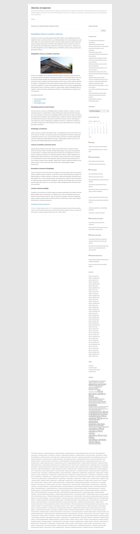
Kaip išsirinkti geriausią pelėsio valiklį (97, 93)
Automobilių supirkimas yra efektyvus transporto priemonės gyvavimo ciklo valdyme (98, 241)
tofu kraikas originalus (104, 515)
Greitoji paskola (51, 523)
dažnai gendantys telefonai (41, 492)
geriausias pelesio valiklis (96, 496)
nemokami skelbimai (104, 408)
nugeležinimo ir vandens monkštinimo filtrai (87, 468)
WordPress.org (92, 371)
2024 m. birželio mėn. (94, 307)
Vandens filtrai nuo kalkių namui (96, 44)
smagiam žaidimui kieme (52, 488)
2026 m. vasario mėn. (94, 276)
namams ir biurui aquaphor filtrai (39, 478)
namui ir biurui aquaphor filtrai (102, 476)
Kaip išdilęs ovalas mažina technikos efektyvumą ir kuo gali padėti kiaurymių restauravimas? (98, 247)
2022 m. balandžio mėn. (94, 324)
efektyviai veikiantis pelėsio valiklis (55, 496)
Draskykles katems (79, 521)
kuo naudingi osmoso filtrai (70, 459)
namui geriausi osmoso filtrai (44, 466)
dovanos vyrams (93, 391)
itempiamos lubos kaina (49, 513)
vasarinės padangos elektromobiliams (45, 494)
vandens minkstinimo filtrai (98, 440)
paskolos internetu (97, 423)
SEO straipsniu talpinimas (96, 218)
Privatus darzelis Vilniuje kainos (55, 502)
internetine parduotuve (49, 453)
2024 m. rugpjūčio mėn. (94, 303)
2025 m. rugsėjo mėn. (94, 282)
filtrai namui (55, 466)
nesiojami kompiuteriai (95, 410)
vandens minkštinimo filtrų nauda (58, 468)
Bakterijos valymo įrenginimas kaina (87, 502)
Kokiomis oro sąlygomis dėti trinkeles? (98, 146)
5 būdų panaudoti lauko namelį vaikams (98, 197)
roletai (102, 425)
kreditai (93, 404)
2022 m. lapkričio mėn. (94, 319)
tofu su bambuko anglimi (78, 515)
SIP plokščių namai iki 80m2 (42, 500)
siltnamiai (102, 513)
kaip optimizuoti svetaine (80, 498)
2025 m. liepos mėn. (93, 285)
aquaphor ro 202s (38, 482)
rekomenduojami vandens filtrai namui (51, 464)
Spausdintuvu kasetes (36, 521)
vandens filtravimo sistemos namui (94, 461)
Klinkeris (92, 142)
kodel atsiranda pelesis (95, 507)
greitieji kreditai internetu (96, 400)
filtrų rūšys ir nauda (90, 455)
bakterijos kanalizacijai (95, 385)
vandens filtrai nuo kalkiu (98, 436)
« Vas (90, 136)
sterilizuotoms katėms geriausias (92, 490)
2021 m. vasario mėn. (94, 348)
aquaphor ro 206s (47, 482)
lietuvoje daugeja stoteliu (88, 492)
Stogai (47, 208)
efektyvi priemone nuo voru (41, 496)
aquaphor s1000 (90, 476)
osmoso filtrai (95, 418)
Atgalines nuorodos (65, 519)
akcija (90, 381)
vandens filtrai (96, 428)
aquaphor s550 (69, 480)
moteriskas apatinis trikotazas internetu (97, 407)
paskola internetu (94, 420)
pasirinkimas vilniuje (44, 511)
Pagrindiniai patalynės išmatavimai (97, 164)
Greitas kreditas (43, 523)
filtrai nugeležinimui (100, 453)
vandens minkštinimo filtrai (95, 466)
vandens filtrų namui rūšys (61, 463)
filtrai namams (55, 461)
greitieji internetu (40, 525)
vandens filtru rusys (47, 476)
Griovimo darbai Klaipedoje (42, 519)
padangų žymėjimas (59, 453)
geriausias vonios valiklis (53, 492)
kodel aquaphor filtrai (53, 478)
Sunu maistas (66, 521)
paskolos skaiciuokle (94, 425)
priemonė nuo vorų (41, 484)
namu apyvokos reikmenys (60, 505)
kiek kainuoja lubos (72, 513)
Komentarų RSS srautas (94, 369)
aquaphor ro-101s (64, 476)
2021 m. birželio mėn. (94, 340)
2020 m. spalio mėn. (93, 356)
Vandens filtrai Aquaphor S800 (96, 83)
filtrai (100, 391)
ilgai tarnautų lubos (97, 523)
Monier (76, 519)
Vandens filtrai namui (94, 101)
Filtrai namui (93, 169)
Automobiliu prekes (57, 521)
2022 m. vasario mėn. (94, 328)
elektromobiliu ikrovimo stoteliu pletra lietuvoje (71, 492)
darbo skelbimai (92, 387)
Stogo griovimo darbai (40, 99)
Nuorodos (72, 521)
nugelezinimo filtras (98, 411)
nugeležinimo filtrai (98, 413)
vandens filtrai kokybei (64, 461)
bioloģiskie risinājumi (63, 509)
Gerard (81, 519)
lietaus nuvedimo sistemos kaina (44, 210)
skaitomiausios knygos (96, 427)
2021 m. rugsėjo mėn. (94, 334)
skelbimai (106, 427)
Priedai (38, 208)
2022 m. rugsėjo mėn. (94, 321)
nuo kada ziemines (52, 507)
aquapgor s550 (82, 476)
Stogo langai (37, 101)
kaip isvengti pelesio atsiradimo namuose (83, 486)
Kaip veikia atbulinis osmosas (96, 173)
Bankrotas (90, 517)
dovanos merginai (93, 388)
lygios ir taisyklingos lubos (58, 527)
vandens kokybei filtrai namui (74, 463)
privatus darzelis (66, 511)
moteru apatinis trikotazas (94, 408)
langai (106, 406)
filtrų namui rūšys (75, 464)
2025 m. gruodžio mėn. (94, 278)
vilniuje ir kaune (47, 527)
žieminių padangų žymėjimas (82, 453)
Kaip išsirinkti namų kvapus (95, 52)
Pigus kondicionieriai (93, 519)
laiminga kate (52, 515)
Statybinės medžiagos (47, 521)
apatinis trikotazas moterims (96, 382)
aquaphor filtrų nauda (62, 474)
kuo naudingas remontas (80, 494)
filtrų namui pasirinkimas (96, 459)
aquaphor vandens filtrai (94, 470)
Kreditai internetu (89, 521)
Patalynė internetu (95, 157)
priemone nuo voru (95, 482)
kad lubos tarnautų (73, 525)
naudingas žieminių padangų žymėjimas (64, 494)
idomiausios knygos (95, 401)
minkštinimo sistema (80, 455)
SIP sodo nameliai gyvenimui (78, 503)
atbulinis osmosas (97, 383)
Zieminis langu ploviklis (66, 515)
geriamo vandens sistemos (48, 470)
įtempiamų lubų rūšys (99, 527)
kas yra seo (58, 484)
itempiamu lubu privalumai (90, 511)
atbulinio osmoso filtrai (66, 457)
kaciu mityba (83, 517)
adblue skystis (89, 509)
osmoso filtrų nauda (42, 455)
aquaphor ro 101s (97, 480)
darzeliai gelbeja (35, 511)
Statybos (43, 208)
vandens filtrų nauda (45, 457)
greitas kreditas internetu (97, 399)
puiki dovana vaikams (40, 488)
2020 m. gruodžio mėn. (94, 352)
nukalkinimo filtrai (98, 415)
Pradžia (33, 19)
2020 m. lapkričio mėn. (94, 354)
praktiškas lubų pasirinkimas (84, 525)
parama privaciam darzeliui (99, 509)
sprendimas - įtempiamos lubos (99, 525)
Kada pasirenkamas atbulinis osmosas (98, 58)
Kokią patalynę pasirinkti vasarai (96, 161)
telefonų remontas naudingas (80, 488)
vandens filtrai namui (96, 431)
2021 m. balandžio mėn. (94, 344)
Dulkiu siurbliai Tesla (94, 500)
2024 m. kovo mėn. (93, 313)
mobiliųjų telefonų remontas (77, 490)
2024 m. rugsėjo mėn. (94, 301)
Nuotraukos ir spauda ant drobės (97, 212)
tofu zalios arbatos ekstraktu (91, 515)
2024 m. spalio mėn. (93, 299)
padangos (105, 418)
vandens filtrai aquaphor (53, 472)
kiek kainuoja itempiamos (61, 513)
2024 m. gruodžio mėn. (94, 295)
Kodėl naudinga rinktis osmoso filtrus (98, 71)
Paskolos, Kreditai (60, 523)
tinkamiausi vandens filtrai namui (77, 461)
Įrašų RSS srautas (93, 367)
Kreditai (72, 523)
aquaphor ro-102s (73, 476)
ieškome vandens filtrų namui (47, 463)
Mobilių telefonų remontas (95, 99)
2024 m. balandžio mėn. (94, 311)
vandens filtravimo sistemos (83, 459)
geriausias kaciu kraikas (93, 488)
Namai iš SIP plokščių (65, 503)
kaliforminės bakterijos (42, 502)
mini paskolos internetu (74, 517)
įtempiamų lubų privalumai (37, 527)
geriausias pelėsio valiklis (55, 486)
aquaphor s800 (55, 476)
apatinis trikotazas (101, 381)
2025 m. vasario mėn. (94, 291)
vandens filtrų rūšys (84, 464)
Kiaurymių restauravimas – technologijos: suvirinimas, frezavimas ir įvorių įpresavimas (98, 48)
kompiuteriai (102, 403)
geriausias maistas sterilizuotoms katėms (50, 490)
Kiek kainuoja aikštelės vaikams (56, 500)
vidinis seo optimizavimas (68, 498)
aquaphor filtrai (104, 470)
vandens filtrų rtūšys (102, 463)
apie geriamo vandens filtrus (84, 457)
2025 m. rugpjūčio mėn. (94, 284)
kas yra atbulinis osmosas (97, 457)
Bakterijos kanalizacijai (96, 255)
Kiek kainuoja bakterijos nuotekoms (52, 503)
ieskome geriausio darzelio (56, 511)
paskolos (93, 421)
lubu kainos (80, 513)
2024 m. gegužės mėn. (94, 309)
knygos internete (94, 403)
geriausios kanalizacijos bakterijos (77, 509)
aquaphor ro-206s (45, 480)
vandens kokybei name (36, 464)
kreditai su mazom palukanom (97, 406)
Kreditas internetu (104, 521)
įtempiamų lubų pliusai (62, 525)
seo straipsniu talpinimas (82, 470)
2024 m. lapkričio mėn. (94, 297)
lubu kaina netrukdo (101, 511)
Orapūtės (58, 515)
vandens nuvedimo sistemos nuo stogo (48, 212)
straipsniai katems (44, 515)
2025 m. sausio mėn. (93, 293)
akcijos (94, 381)
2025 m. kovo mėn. (93, 289)
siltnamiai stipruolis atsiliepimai (65, 507)
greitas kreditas (93, 397)
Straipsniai (96, 521)
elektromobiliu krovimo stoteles (53, 517)
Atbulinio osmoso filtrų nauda (96, 176)
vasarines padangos (95, 443)
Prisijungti (91, 365)
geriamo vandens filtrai (97, 394)
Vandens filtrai (96, 517)
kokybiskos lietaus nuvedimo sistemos (62, 208)
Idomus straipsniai (39, 453)
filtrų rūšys (92, 453)
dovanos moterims (94, 389)
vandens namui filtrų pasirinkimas (89, 463)
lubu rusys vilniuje (88, 513)
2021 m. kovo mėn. (93, 346)
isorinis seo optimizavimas (55, 498)
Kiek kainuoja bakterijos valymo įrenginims (95, 503)
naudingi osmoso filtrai (57, 459)
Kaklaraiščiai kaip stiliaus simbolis (97, 77)
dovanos (98, 387)
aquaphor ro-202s (95, 478)
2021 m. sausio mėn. (93, 350)
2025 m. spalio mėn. (93, 280)
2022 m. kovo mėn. (93, 326)
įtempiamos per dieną (88, 527)
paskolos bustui (64, 517)
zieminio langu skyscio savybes (43, 509)
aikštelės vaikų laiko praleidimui (66, 488)
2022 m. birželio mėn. (94, 323)
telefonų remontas (51, 484)
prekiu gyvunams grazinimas (38, 517)
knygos (103, 401)
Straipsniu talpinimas (95, 235)
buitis (68, 505)
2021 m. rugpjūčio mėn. (94, 336)
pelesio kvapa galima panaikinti (82, 482)
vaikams (72, 505)
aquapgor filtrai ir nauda (82, 474)
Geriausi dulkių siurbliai (83, 500)
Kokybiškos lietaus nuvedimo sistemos (47, 34)
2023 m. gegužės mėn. (94, 317)
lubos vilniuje (96, 513)
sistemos (72, 210)
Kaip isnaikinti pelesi (39, 103)
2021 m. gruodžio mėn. (94, 332)
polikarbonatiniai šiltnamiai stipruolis (81, 507)
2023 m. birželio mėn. (94, 315)
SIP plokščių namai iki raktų (93, 498)
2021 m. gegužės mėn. (94, 342)
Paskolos (67, 523)
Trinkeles (86, 519)
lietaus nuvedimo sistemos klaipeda (60, 210)
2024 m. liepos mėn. (93, 305)
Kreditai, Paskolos (79, 523)
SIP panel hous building (47, 505)
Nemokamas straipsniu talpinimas (40, 204)
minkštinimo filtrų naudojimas (68, 455)
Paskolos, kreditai (88, 523)
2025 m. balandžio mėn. (94, 287)
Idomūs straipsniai (41, 7)
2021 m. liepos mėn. (93, 338)
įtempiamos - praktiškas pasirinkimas (73, 527)
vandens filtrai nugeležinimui (43, 468)
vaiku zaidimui (54, 509)
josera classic (87, 496)
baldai (102, 385)
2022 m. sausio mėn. (93, 330)
